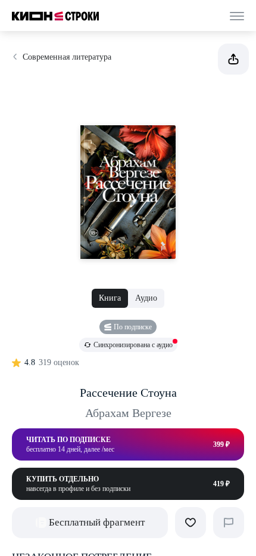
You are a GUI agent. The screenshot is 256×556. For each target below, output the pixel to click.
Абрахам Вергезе (128, 412)
